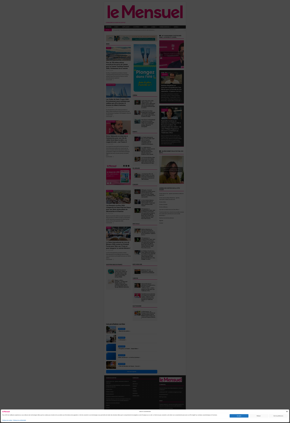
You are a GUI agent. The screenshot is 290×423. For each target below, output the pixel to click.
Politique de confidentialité (19, 420)
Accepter (239, 416)
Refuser (259, 416)
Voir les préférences (278, 416)
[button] (287, 411)
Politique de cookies (7, 420)
